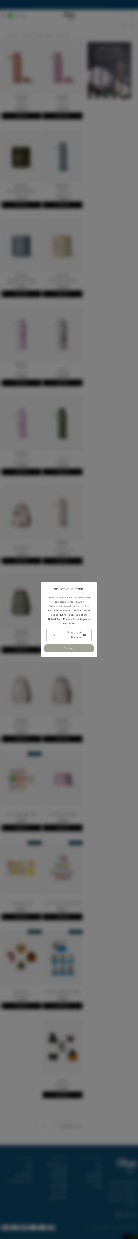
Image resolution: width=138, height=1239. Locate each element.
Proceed (69, 648)
